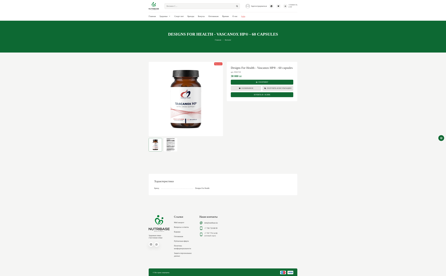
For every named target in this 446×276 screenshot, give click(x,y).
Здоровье (163, 16)
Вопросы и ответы (181, 227)
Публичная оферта (181, 241)
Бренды (190, 16)
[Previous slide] (152, 99)
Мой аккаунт (179, 222)
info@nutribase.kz (211, 223)
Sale (243, 16)
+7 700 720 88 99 (210, 228)
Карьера (177, 232)
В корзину (263, 82)
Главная (152, 16)
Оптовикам (213, 16)
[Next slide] (219, 99)
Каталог (228, 40)
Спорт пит (179, 16)
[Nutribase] (154, 6)
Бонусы (201, 16)
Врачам (225, 16)
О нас (235, 16)
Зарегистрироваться (259, 6)
